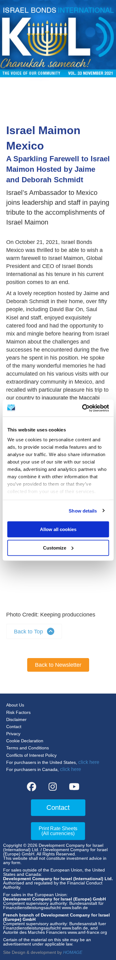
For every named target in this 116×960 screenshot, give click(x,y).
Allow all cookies (58, 529)
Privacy (13, 733)
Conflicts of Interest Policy (31, 755)
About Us (15, 704)
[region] (57, 565)
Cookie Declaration (24, 740)
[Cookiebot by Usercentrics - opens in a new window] (82, 408)
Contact (13, 726)
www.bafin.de (75, 907)
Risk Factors (18, 712)
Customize (54, 547)
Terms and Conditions (27, 747)
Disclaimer (16, 719)
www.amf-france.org (87, 932)
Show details (83, 510)
